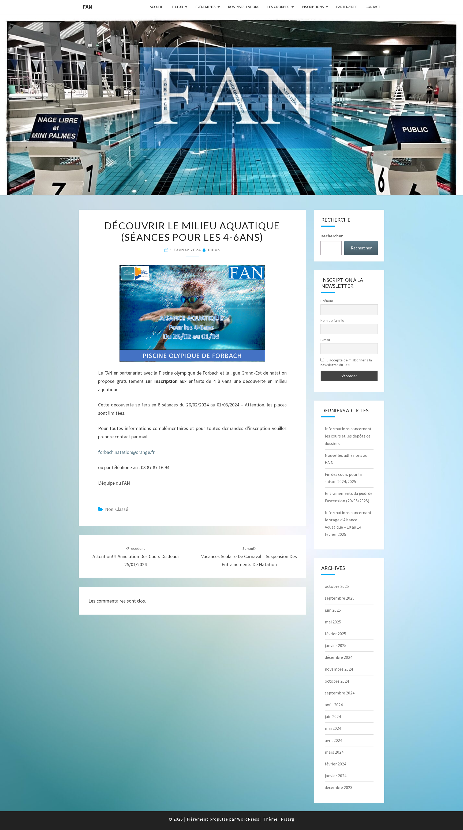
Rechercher (331, 235)
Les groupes (278, 6)
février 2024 (335, 764)
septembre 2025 (339, 598)
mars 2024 (334, 752)
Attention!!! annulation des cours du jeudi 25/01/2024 (135, 556)
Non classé (116, 509)
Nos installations (243, 6)
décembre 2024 (338, 657)
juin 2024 (333, 716)
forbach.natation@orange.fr (126, 452)
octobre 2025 (337, 586)
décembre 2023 (338, 787)
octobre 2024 (337, 681)
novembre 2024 (339, 669)
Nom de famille (332, 320)
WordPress (248, 819)
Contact (372, 6)
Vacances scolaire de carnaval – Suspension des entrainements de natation (249, 556)
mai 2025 (333, 622)
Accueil (156, 6)
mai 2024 (333, 728)
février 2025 (335, 633)
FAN (87, 6)
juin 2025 (333, 610)
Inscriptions (313, 6)
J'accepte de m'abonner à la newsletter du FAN (346, 362)
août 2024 (334, 704)
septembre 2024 (339, 693)
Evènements (206, 6)
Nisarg (287, 819)
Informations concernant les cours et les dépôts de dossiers (348, 436)
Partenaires (346, 6)
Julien (213, 250)
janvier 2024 (335, 775)
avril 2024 (333, 740)
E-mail (325, 340)
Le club (177, 6)
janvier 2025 (335, 645)
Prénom (326, 300)
